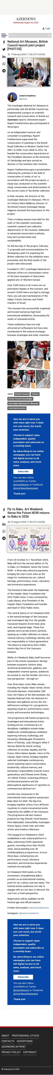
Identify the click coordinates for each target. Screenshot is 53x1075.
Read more (23, 99)
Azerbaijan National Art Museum (23, 403)
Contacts (7, 1041)
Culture (35, 394)
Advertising (25, 1041)
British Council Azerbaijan (20, 399)
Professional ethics (25, 1035)
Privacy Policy (11, 1052)
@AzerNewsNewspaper (25, 488)
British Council (22, 394)
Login (47, 28)
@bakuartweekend (28, 913)
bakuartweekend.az (39, 907)
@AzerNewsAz (21, 484)
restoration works (17, 408)
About (5, 1035)
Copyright (30, 1052)
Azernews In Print (13, 1046)
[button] (3, 42)
